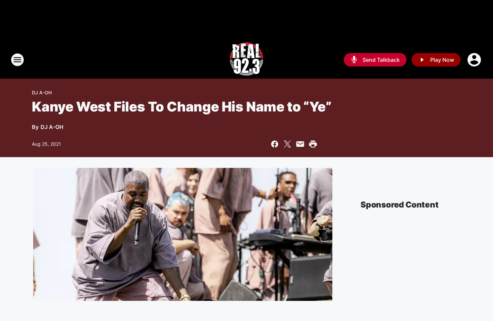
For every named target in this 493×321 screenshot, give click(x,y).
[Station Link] (246, 59)
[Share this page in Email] (300, 144)
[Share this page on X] (287, 144)
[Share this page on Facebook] (274, 144)
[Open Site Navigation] (17, 59)
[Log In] (475, 59)
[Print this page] (313, 144)
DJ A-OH (42, 92)
